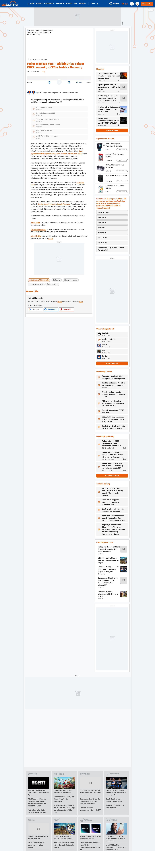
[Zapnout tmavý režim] (137, 4)
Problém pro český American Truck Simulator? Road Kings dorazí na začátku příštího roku (64, 809)
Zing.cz (100, 563)
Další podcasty (112, 475)
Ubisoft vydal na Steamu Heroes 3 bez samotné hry (108, 559)
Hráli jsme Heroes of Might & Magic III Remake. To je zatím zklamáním (109, 549)
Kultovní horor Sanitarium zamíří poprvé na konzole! (37, 811)
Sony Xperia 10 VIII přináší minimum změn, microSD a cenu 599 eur (115, 838)
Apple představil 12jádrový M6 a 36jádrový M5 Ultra (90, 837)
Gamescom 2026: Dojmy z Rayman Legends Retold (63, 791)
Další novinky (112, 130)
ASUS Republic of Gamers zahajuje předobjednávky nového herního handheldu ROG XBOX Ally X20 (37, 802)
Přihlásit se (147, 4)
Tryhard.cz (101, 574)
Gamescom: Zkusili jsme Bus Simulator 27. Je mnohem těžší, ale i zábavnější (108, 581)
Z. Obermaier (63, 93)
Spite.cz (100, 554)
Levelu (50, 239)
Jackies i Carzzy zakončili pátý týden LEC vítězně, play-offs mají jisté (108, 569)
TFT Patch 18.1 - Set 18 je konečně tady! (115, 807)
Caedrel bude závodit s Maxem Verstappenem (114, 800)
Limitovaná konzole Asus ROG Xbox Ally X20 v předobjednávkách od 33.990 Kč (90, 846)
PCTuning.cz (34, 59)
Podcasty (44, 59)
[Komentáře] (43, 72)
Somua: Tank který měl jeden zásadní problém (38, 837)
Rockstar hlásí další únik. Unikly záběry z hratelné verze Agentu (38, 792)
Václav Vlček (73, 93)
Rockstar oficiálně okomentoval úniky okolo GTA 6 (108, 594)
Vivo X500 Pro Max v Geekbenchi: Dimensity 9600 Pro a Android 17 (116, 847)
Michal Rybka (53, 93)
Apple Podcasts (50, 204)
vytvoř (81, 301)
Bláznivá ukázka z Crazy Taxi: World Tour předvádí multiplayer (64, 799)
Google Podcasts (63, 204)
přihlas (59, 301)
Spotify (40, 204)
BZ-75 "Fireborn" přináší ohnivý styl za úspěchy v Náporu (36, 845)
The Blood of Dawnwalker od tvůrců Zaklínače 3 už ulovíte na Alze (64, 845)
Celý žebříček (112, 363)
